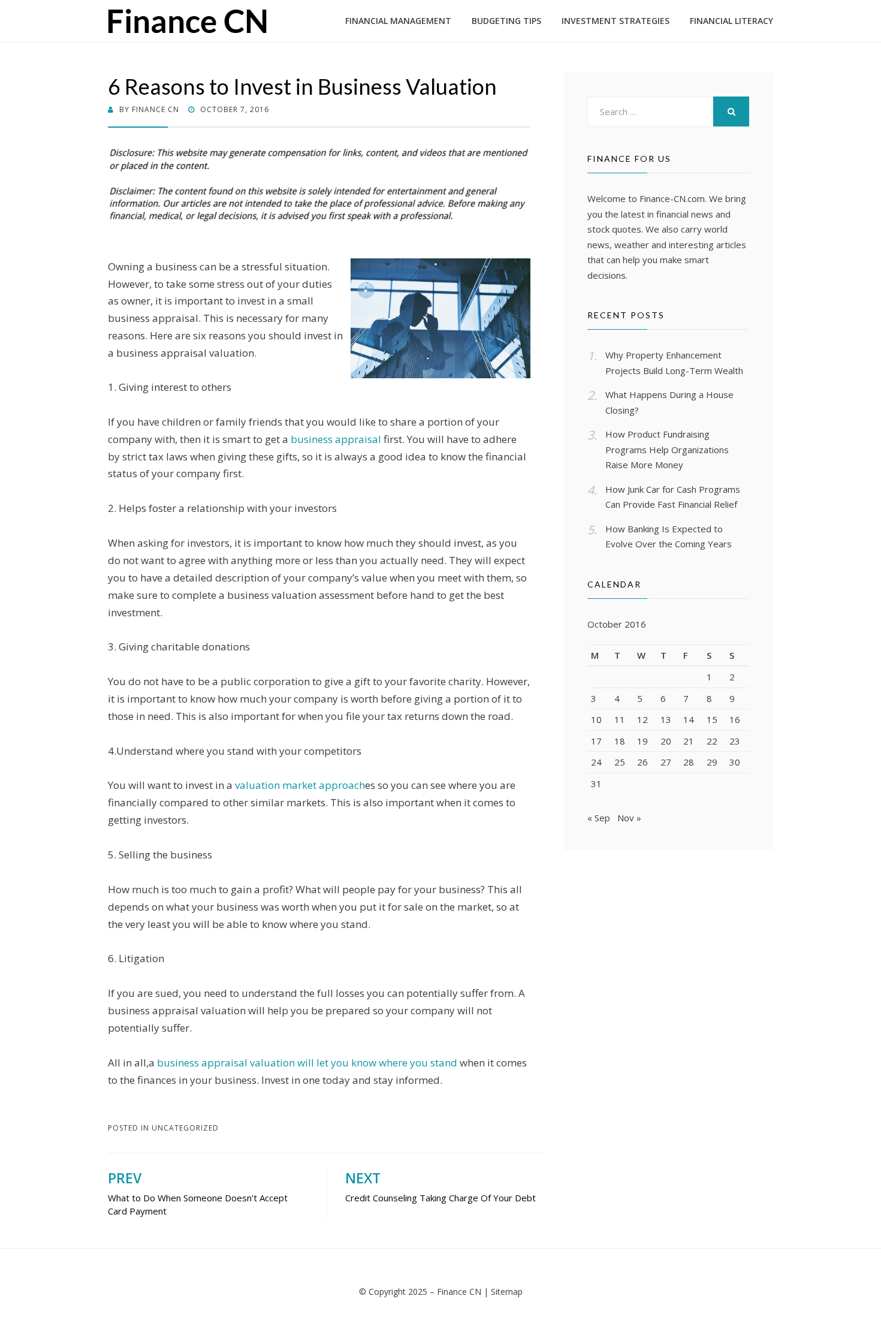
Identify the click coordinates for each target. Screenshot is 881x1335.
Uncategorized (185, 1128)
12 (642, 719)
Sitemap (507, 1291)
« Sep (598, 818)
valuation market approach (300, 785)
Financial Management (398, 20)
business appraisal (336, 439)
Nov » (629, 818)
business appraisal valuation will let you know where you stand (307, 1062)
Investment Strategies (615, 20)
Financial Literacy (731, 20)
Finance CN (459, 1291)
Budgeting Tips (506, 20)
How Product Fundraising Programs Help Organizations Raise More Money (667, 449)
